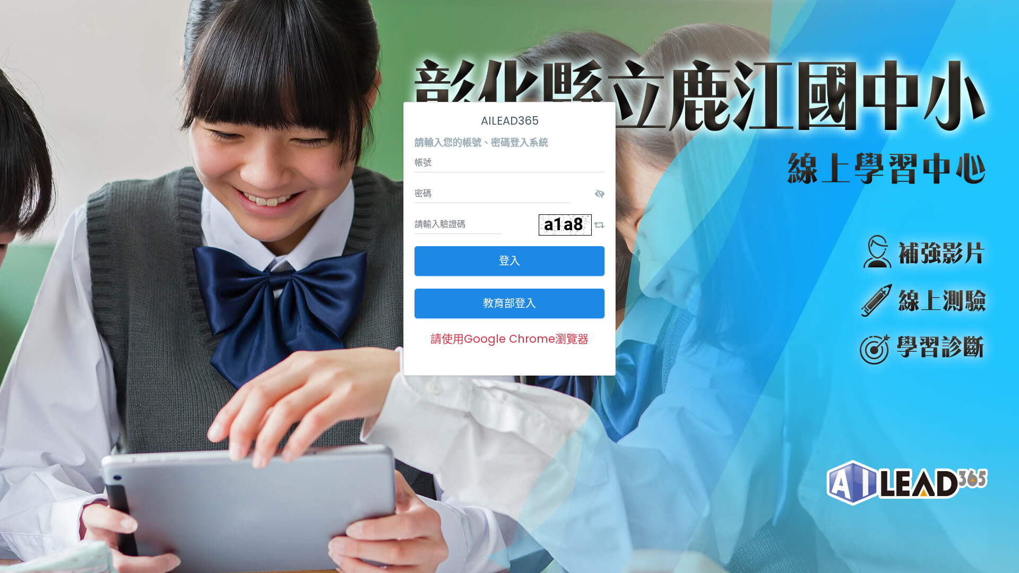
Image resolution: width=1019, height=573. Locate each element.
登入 (509, 261)
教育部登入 (509, 303)
